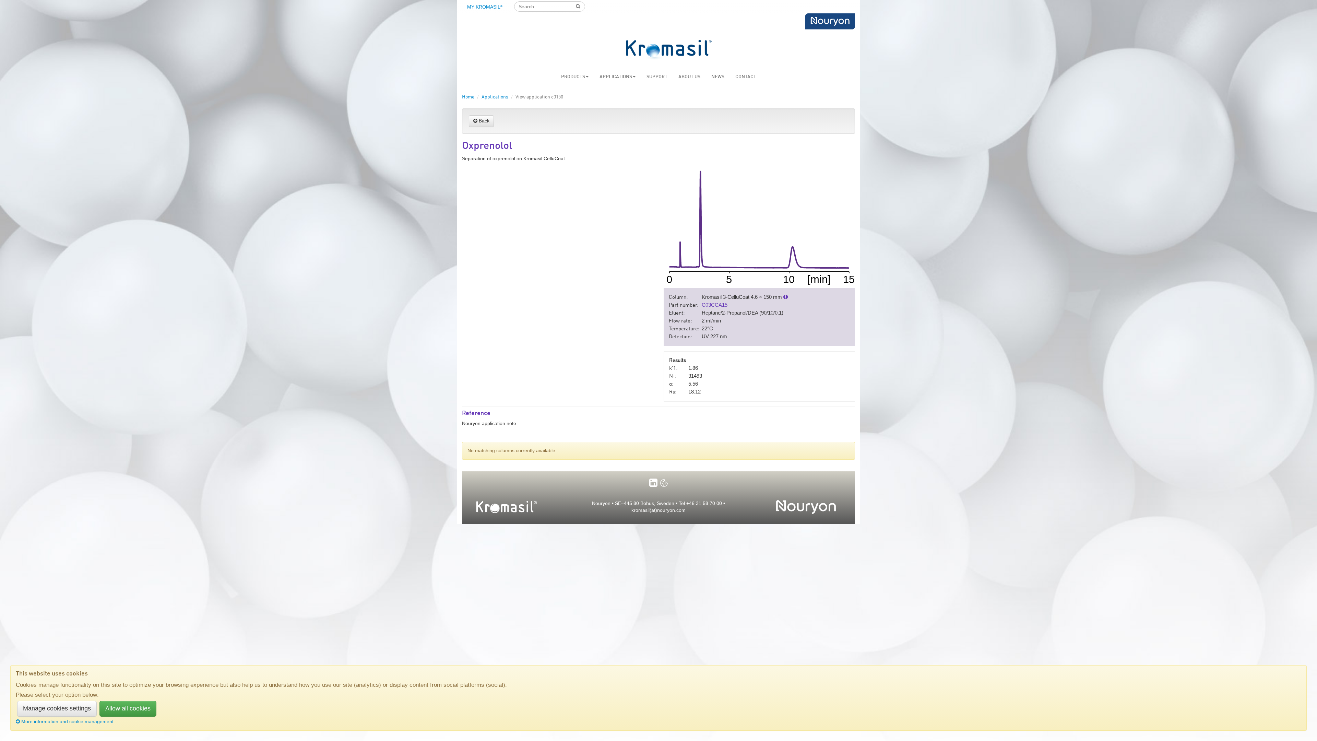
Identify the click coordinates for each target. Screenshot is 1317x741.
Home (468, 97)
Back (483, 121)
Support (656, 76)
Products (573, 76)
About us (689, 76)
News (717, 76)
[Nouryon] (830, 21)
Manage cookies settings (57, 708)
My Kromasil (484, 7)
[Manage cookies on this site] (664, 483)
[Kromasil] (669, 50)
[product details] (785, 297)
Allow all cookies (128, 708)
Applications (616, 76)
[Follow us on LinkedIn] (653, 483)
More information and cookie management (67, 721)
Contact (745, 76)
